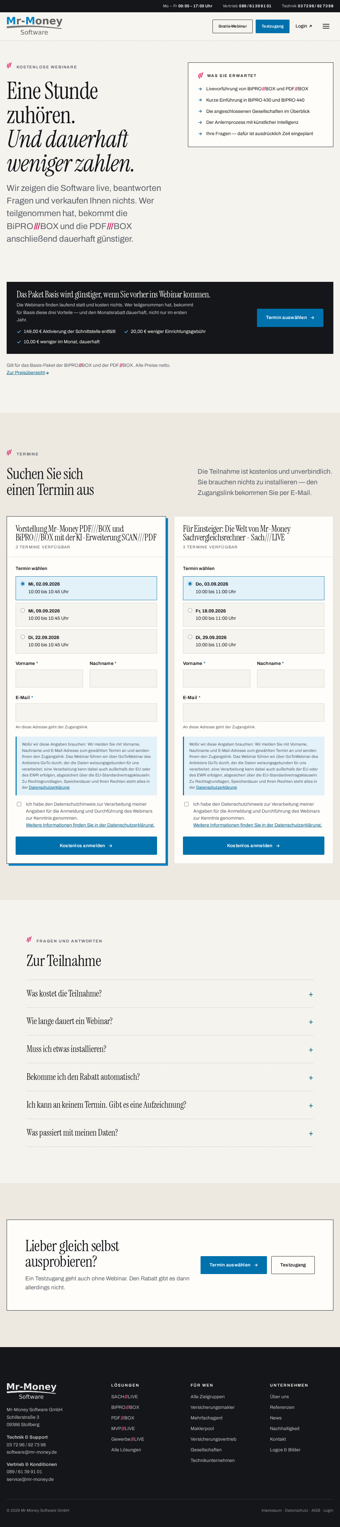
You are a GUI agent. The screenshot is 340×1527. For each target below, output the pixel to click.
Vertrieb (247, 6)
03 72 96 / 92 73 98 (26, 1444)
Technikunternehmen (213, 1460)
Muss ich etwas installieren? (66, 1049)
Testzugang (273, 26)
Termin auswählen (286, 317)
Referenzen (282, 1407)
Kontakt (278, 1439)
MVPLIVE (122, 1428)
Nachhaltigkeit (284, 1428)
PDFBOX (122, 1417)
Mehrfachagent (206, 1417)
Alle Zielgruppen (208, 1396)
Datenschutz (296, 1510)
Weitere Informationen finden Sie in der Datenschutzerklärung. (90, 825)
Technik (307, 6)
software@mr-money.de (32, 1452)
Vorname (27, 663)
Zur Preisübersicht (26, 372)
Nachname (103, 663)
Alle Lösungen (126, 1449)
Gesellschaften (206, 1449)
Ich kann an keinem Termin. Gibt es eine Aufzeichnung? (106, 1104)
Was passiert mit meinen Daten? (72, 1132)
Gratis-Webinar (232, 26)
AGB (315, 1510)
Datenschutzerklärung (49, 787)
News (276, 1417)
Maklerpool (202, 1428)
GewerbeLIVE (127, 1439)
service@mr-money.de (30, 1479)
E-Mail (24, 697)
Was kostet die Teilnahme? (64, 993)
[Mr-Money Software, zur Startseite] (34, 26)
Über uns (279, 1396)
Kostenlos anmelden (82, 845)
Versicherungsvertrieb (213, 1439)
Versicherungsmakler (213, 1407)
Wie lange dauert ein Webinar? (70, 1021)
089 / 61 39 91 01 (24, 1471)
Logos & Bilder (285, 1449)
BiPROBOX (125, 1407)
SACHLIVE (124, 1396)
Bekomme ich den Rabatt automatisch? (83, 1077)
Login (305, 28)
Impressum (272, 1510)
